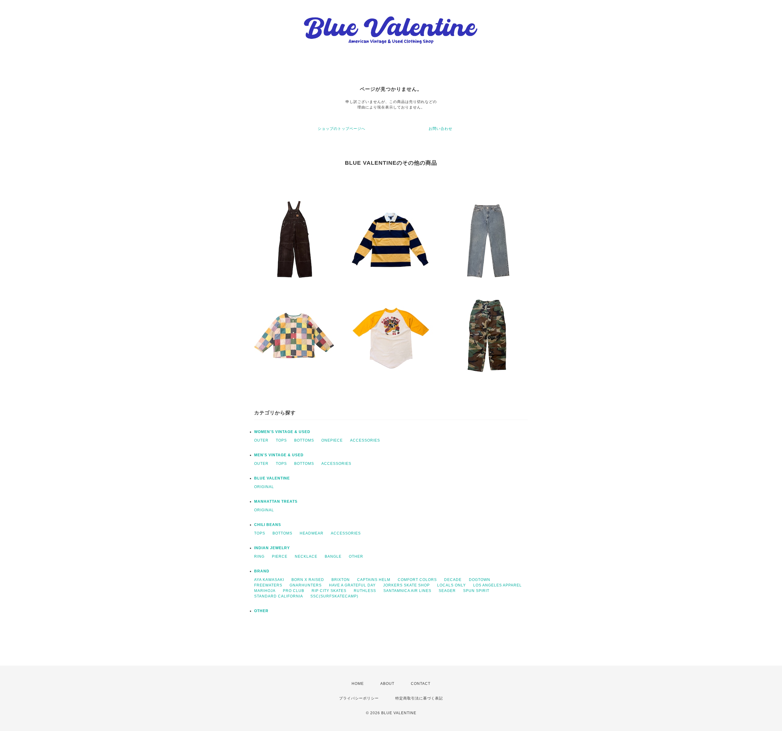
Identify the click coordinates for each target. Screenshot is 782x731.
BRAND (261, 571)
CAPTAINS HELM (373, 580)
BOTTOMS (304, 440)
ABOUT (387, 683)
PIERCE (279, 556)
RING (259, 556)
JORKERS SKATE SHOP (406, 585)
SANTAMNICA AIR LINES (407, 591)
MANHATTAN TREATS (276, 501)
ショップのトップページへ (341, 129)
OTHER (356, 556)
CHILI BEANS (267, 525)
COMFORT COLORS (417, 580)
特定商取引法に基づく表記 (419, 698)
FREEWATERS (268, 585)
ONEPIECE (332, 440)
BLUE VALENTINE (272, 478)
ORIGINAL (264, 487)
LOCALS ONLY (451, 585)
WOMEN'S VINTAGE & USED (282, 432)
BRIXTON (340, 580)
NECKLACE (306, 556)
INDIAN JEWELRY (272, 548)
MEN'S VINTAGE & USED (279, 455)
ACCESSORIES (365, 440)
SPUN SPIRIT (476, 591)
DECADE (453, 580)
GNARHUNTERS (306, 585)
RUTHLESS (365, 591)
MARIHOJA (265, 591)
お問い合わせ (440, 129)
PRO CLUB (293, 591)
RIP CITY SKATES (329, 591)
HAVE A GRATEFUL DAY (352, 585)
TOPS (281, 440)
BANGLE (333, 556)
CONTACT (420, 683)
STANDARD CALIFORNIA (278, 596)
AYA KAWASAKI (269, 580)
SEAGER (447, 591)
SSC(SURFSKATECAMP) (334, 596)
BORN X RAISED (307, 580)
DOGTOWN (479, 580)
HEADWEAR (311, 533)
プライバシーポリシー (359, 698)
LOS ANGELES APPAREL (497, 585)
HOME (358, 683)
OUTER (261, 440)
